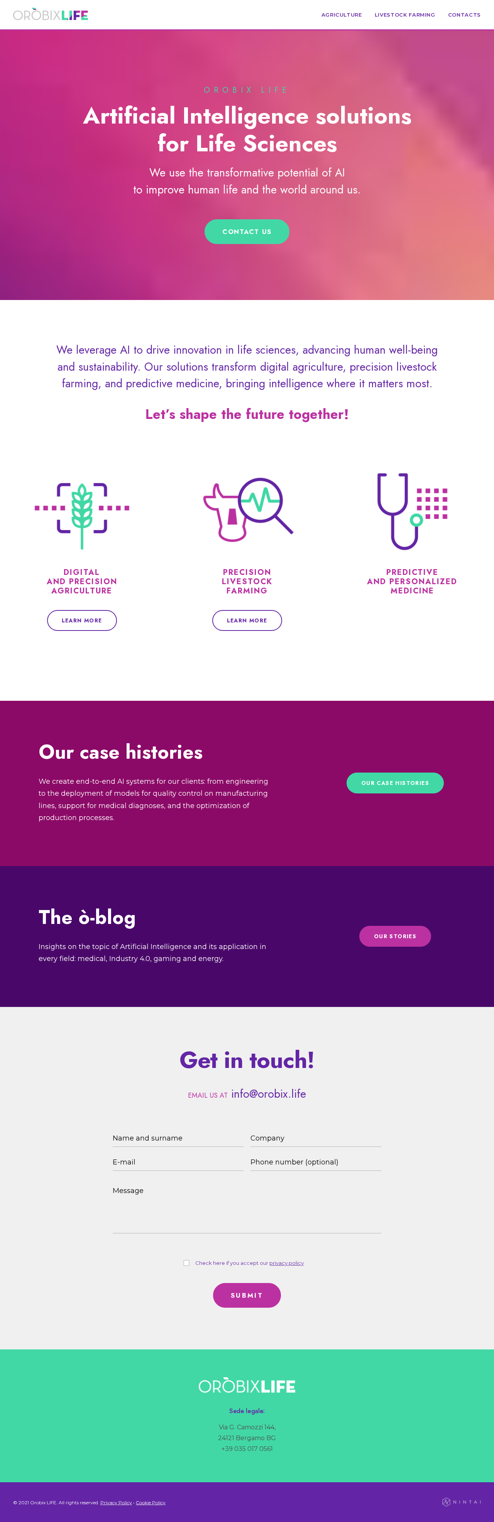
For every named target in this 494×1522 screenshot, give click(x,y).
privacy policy (286, 1263)
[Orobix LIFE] (50, 14)
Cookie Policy (151, 1502)
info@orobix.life (268, 1094)
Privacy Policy (116, 1502)
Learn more (82, 620)
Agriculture (341, 15)
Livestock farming (405, 15)
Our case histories (395, 783)
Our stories (395, 936)
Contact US (247, 231)
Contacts (464, 15)
